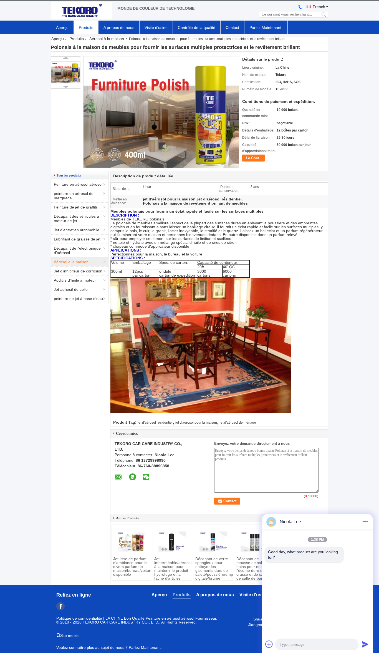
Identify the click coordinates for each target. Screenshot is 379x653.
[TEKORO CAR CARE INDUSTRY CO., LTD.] (81, 10)
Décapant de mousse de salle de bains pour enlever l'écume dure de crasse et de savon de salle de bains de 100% (254, 570)
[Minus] (365, 521)
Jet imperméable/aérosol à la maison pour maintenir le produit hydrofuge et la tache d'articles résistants (172, 570)
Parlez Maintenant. (265, 27)
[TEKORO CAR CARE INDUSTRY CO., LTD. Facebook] (60, 606)
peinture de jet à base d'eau (78, 298)
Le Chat (252, 158)
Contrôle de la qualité (196, 27)
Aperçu (62, 27)
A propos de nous (118, 27)
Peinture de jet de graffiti (75, 207)
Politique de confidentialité (79, 618)
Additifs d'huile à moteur (75, 280)
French (319, 6)
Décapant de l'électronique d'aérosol (77, 250)
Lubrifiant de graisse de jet (77, 239)
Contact (232, 27)
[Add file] (269, 644)
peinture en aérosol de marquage (74, 195)
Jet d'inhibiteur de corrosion (78, 271)
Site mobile (70, 635)
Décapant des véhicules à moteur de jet (76, 218)
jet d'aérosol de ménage (238, 422)
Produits (86, 27)
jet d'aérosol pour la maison (196, 422)
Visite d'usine (156, 27)
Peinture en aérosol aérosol (78, 184)
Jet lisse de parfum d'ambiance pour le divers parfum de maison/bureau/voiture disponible (131, 566)
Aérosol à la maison (106, 39)
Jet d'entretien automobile (76, 230)
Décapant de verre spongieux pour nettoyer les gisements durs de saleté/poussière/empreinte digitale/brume (213, 568)
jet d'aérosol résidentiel (155, 422)
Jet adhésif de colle (71, 289)
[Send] (365, 644)
